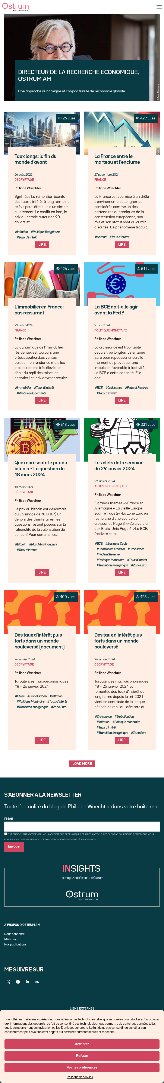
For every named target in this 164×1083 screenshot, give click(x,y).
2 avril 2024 (102, 325)
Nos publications (15, 944)
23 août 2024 (23, 325)
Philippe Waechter (28, 188)
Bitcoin (21, 544)
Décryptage (24, 179)
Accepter (82, 1044)
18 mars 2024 (24, 487)
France (100, 179)
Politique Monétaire (110, 330)
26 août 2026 (23, 174)
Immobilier (24, 387)
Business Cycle (117, 543)
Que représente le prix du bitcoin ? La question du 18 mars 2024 (41, 469)
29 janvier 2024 (104, 481)
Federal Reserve (137, 387)
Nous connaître (14, 934)
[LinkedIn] (27, 982)
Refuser (82, 1055)
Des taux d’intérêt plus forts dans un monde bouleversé (118, 641)
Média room (12, 939)
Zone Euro (139, 565)
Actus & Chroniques (110, 486)
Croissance (114, 387)
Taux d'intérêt (28, 237)
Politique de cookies (80, 1077)
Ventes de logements (32, 393)
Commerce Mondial (112, 549)
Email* (9, 819)
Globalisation (38, 696)
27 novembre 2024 (106, 174)
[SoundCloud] (37, 982)
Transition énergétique (113, 565)
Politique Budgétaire (46, 232)
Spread (102, 237)
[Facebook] (18, 982)
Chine (21, 696)
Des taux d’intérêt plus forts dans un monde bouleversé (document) (40, 641)
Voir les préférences (82, 1067)
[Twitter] (8, 982)
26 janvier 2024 (25, 659)
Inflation (22, 232)
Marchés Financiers (44, 544)
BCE (99, 387)
